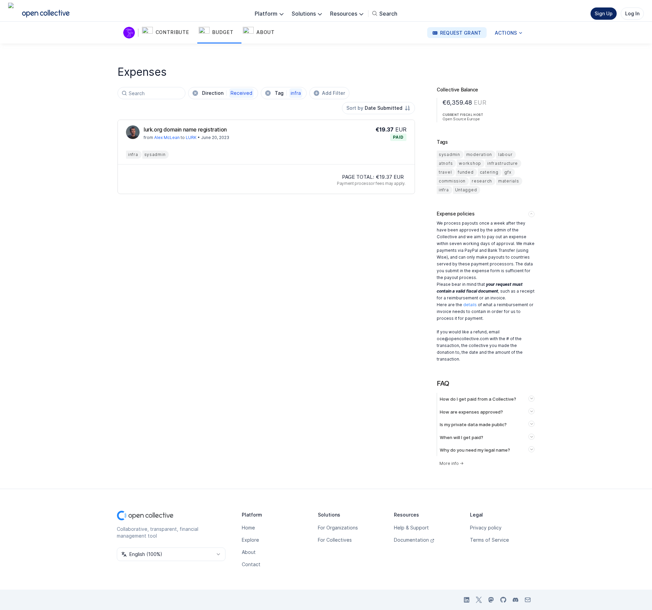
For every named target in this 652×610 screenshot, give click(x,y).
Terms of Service (489, 540)
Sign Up (604, 13)
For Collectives (335, 540)
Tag (288, 93)
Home (248, 527)
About (249, 552)
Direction (227, 93)
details (470, 304)
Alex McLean (167, 137)
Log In (632, 13)
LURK (191, 137)
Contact (251, 564)
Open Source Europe (461, 119)
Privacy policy (486, 527)
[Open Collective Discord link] (515, 600)
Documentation (411, 540)
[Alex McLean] (133, 132)
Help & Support (411, 527)
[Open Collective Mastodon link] (491, 600)
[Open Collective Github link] (503, 600)
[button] (169, 32)
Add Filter (333, 93)
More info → (451, 463)
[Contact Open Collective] (527, 600)
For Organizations (338, 527)
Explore (250, 540)
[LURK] (130, 32)
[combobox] (378, 108)
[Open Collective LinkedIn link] (466, 600)
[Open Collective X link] (479, 600)
